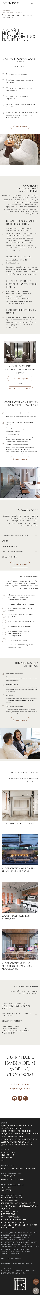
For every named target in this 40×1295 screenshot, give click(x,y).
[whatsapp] (14, 1098)
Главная (5, 10)
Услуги (14, 10)
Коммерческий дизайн (12, 13)
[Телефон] (25, 1098)
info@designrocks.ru (20, 1088)
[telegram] (20, 1098)
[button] (35, 3)
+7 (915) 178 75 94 (20, 1084)
